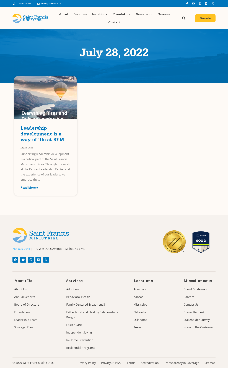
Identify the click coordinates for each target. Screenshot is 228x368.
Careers (164, 14)
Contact (114, 22)
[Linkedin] (206, 3)
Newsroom (144, 14)
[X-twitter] (213, 3)
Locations (99, 14)
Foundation (121, 14)
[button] (184, 18)
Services (80, 14)
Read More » (29, 188)
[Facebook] (15, 260)
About (63, 14)
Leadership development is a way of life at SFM (42, 134)
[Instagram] (200, 3)
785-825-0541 (21, 249)
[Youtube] (193, 3)
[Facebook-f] (187, 3)
